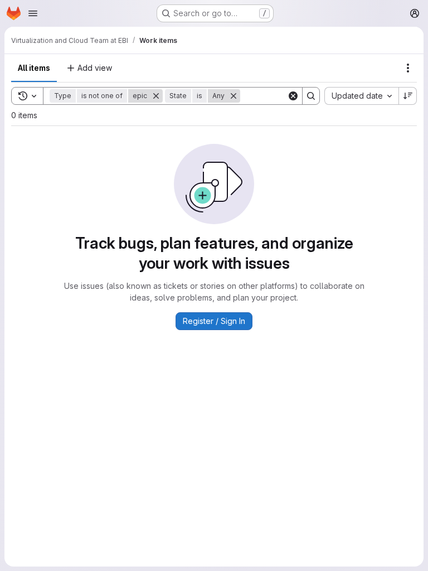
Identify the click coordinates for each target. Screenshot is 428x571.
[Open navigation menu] (33, 13)
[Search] (311, 96)
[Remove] (156, 96)
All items (34, 67)
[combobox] (361, 96)
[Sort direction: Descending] (408, 96)
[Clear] (293, 96)
